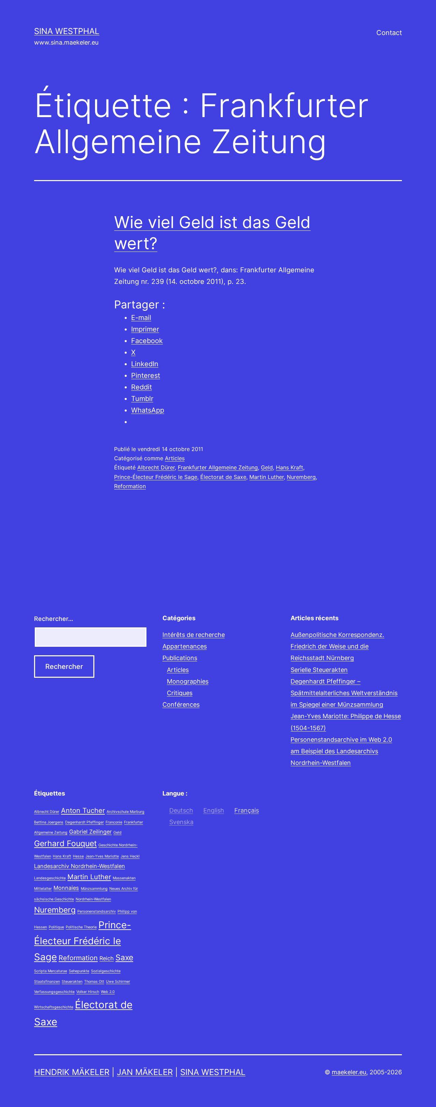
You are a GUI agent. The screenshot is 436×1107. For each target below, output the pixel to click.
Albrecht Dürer (156, 467)
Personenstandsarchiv (96, 911)
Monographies (187, 681)
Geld (267, 467)
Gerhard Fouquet (65, 843)
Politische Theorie (81, 927)
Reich (106, 958)
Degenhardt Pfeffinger (84, 822)
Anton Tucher (83, 810)
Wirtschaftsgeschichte (53, 1007)
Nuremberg (301, 477)
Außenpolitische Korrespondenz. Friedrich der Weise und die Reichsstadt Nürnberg (337, 646)
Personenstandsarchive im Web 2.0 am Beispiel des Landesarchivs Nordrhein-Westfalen (341, 751)
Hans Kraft (289, 467)
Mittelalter (43, 888)
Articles (175, 458)
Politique (56, 927)
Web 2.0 (108, 992)
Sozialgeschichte (106, 971)
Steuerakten (72, 981)
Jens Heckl (130, 856)
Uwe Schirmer (118, 981)
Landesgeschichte (50, 878)
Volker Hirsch (87, 992)
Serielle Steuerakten (319, 669)
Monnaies (66, 887)
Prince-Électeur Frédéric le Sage (155, 477)
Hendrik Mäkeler (71, 1072)
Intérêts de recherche (193, 634)
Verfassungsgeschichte (54, 992)
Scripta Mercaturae (50, 971)
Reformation (130, 486)
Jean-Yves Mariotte (102, 856)
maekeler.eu (349, 1072)
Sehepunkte (79, 971)
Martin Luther (266, 477)
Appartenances (184, 646)
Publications (179, 657)
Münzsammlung (94, 888)
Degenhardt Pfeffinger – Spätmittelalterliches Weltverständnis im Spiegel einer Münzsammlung (344, 693)
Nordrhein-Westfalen (93, 899)
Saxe (124, 957)
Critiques (179, 692)
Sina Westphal (66, 31)
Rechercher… (53, 618)
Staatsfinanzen (47, 981)
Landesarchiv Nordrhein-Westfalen (79, 866)
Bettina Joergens (48, 822)
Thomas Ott (94, 981)
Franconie (114, 822)
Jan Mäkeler (145, 1072)
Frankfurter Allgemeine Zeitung (218, 467)
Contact (389, 33)
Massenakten (124, 878)
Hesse (78, 856)
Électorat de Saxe (223, 477)
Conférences (181, 704)
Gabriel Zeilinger (90, 831)
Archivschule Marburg (125, 811)
